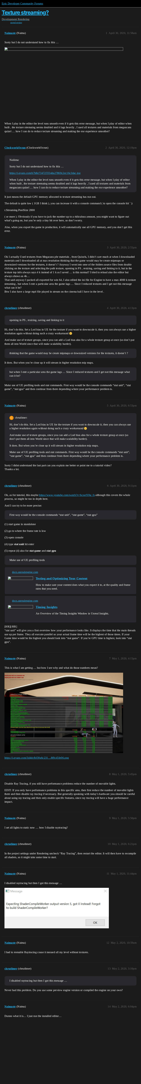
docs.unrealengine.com (25, 572)
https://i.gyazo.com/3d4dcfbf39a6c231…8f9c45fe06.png (36, 757)
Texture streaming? (25, 12)
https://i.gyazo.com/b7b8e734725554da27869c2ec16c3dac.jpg (44, 173)
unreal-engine (16, 22)
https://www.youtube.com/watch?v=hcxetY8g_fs (67, 495)
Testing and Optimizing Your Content (62, 578)
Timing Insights (47, 607)
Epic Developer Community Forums (22, 3)
